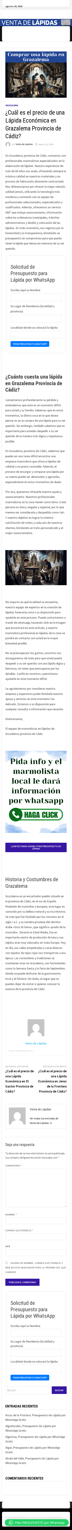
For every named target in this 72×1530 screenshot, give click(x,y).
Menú (14, 33)
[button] (37, 1522)
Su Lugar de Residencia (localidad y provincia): (32, 308)
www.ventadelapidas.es (21, 1050)
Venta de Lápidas (24, 144)
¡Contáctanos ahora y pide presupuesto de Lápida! (36, 847)
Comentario (13, 1165)
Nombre (11, 1214)
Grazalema (11, 105)
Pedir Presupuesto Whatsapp (30, 343)
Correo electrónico (19, 1230)
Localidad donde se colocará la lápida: (34, 327)
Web (7, 1246)
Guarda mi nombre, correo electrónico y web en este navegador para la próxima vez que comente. (35, 1267)
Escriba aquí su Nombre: (26, 290)
